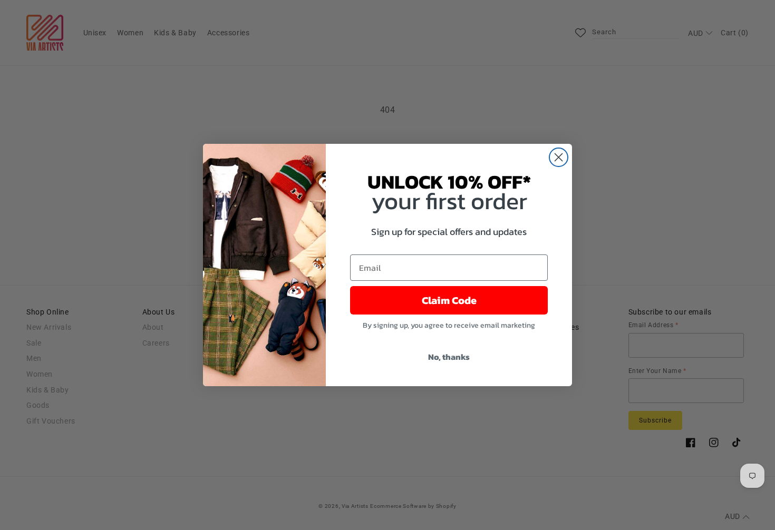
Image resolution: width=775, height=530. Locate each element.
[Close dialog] (558, 157)
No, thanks (449, 356)
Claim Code (449, 300)
